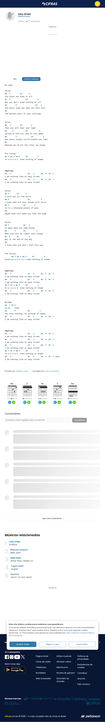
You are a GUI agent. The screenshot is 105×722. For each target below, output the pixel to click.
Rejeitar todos (52, 644)
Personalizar (82, 644)
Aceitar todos (22, 644)
